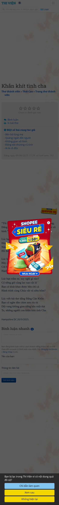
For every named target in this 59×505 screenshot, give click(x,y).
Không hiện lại (29, 499)
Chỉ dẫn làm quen (29, 486)
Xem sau (29, 492)
